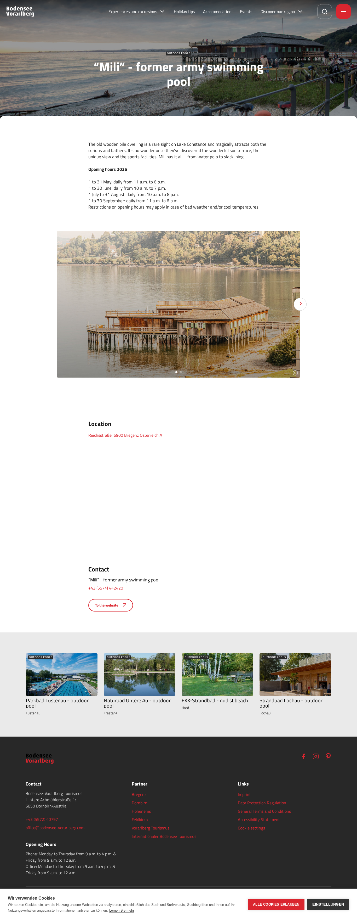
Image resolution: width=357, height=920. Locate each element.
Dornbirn (139, 803)
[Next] (300, 304)
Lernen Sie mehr (121, 910)
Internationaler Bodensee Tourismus (164, 836)
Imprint (244, 794)
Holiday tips (184, 11)
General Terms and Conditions (264, 811)
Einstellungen (328, 904)
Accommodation (217, 11)
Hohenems (141, 811)
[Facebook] (303, 756)
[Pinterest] (328, 756)
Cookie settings (251, 828)
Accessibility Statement (259, 819)
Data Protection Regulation (262, 803)
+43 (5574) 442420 (105, 588)
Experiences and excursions (132, 11)
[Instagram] (316, 756)
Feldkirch (140, 819)
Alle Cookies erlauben (276, 904)
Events (246, 11)
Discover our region (278, 11)
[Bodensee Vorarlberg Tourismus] (20, 11)
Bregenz (139, 794)
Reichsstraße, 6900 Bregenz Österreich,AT (126, 435)
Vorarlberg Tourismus (150, 828)
